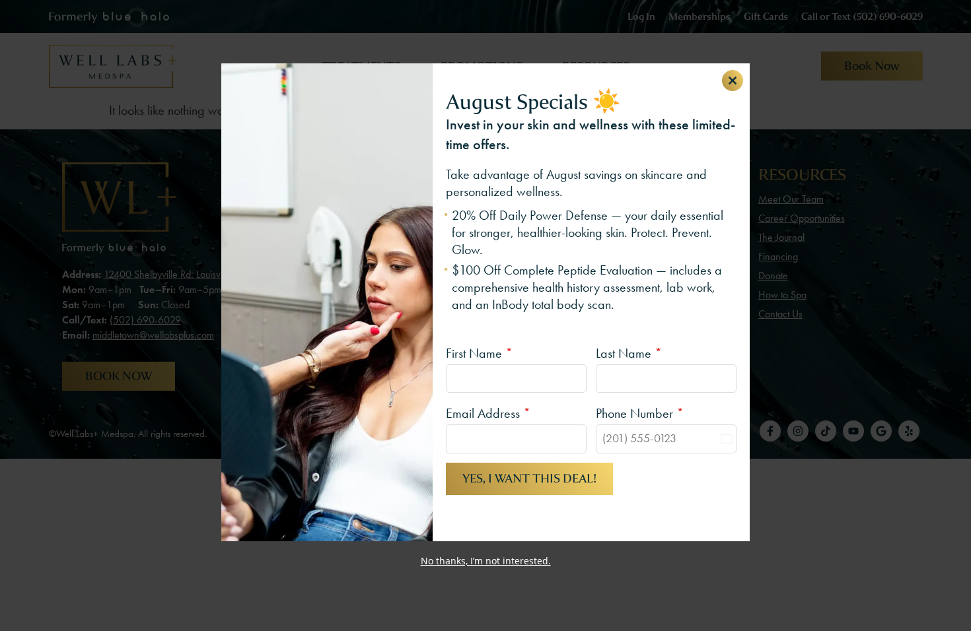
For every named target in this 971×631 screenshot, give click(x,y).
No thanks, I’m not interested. (486, 560)
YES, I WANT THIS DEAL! (529, 478)
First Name (479, 353)
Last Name (629, 353)
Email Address (488, 413)
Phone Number (640, 413)
